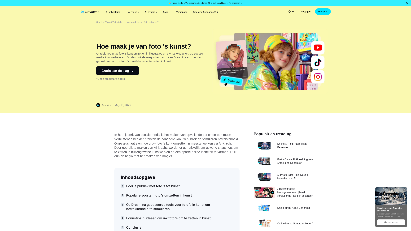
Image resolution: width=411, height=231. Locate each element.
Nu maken (323, 11)
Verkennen (181, 12)
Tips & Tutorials (113, 22)
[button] (407, 3)
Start (99, 22)
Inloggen (305, 11)
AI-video (132, 12)
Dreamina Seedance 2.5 (205, 12)
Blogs (165, 12)
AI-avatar (150, 12)
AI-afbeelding (113, 12)
